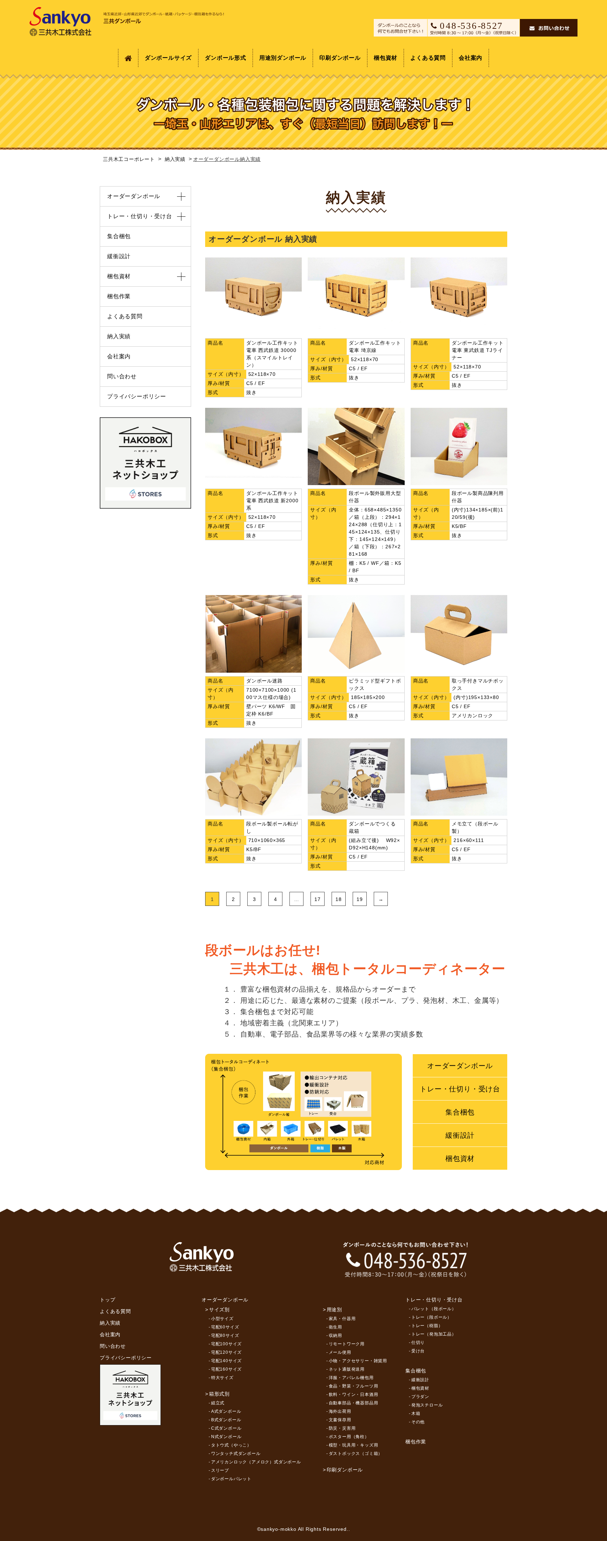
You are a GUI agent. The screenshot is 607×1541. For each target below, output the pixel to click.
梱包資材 (385, 58)
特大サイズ (222, 1377)
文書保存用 (340, 1419)
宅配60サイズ (225, 1327)
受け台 (418, 1351)
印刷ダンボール (340, 58)
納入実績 (119, 336)
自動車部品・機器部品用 (353, 1402)
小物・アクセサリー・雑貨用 (358, 1360)
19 (360, 899)
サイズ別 (219, 1309)
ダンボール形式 (225, 58)
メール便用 (340, 1352)
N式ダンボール (226, 1436)
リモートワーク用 (347, 1343)
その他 (418, 1421)
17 (317, 899)
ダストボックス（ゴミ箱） (356, 1453)
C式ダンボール (226, 1428)
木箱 (415, 1413)
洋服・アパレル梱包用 (351, 1377)
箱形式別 (219, 1394)
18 (338, 899)
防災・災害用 (342, 1428)
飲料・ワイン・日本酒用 (353, 1394)
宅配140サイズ (226, 1360)
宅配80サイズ (225, 1335)
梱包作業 (119, 296)
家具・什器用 (342, 1318)
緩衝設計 (460, 1135)
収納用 (335, 1335)
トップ (107, 1299)
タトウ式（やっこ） (231, 1445)
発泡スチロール (427, 1405)
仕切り (418, 1342)
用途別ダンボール (282, 58)
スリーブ (220, 1470)
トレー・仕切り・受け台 (460, 1089)
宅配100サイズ (226, 1343)
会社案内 (470, 58)
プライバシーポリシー (136, 396)
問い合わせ (122, 376)
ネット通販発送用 (347, 1369)
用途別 (334, 1309)
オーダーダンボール (460, 1066)
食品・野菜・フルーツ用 (353, 1386)
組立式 (217, 1402)
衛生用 (335, 1327)
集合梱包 (460, 1112)
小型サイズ (222, 1318)
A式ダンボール (226, 1411)
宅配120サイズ (226, 1352)
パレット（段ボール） (433, 1308)
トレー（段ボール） (431, 1317)
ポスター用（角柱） (349, 1436)
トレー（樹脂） (427, 1325)
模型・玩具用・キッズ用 (353, 1445)
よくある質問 (428, 58)
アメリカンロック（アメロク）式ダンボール (256, 1462)
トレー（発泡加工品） (433, 1334)
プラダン (420, 1396)
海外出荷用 (340, 1411)
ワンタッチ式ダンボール (236, 1453)
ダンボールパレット (231, 1478)
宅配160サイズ (226, 1369)
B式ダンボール (226, 1419)
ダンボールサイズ (168, 58)
